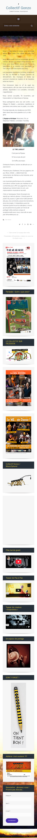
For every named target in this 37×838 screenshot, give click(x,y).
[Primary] (18, 19)
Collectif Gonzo (18, 8)
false (8, 480)
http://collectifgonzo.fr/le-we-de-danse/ (16, 453)
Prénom (8, 795)
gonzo (19, 46)
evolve (6, 832)
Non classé (11, 36)
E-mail (8, 811)
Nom (7, 803)
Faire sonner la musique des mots (19, 233)
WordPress (29, 832)
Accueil (5, 36)
